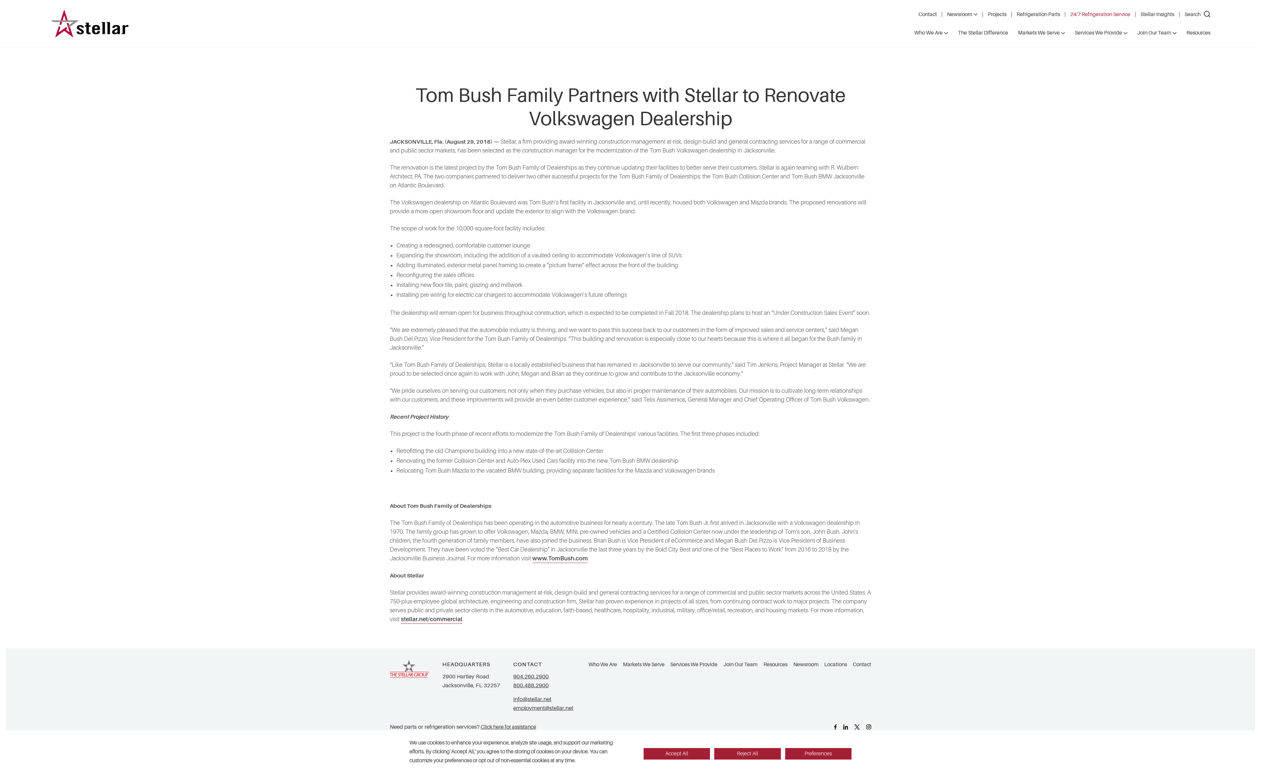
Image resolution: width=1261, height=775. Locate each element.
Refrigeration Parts (1038, 14)
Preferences (818, 754)
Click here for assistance (508, 727)
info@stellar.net (532, 699)
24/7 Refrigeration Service (1100, 14)
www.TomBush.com (560, 558)
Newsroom (959, 14)
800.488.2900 (531, 685)
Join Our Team (740, 665)
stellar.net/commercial (431, 619)
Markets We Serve (644, 665)
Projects (997, 14)
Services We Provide (694, 665)
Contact (927, 14)
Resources (775, 665)
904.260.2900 (531, 676)
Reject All (747, 754)
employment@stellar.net (543, 708)
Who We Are (602, 665)
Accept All (676, 754)
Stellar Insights (1157, 14)
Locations (835, 665)
